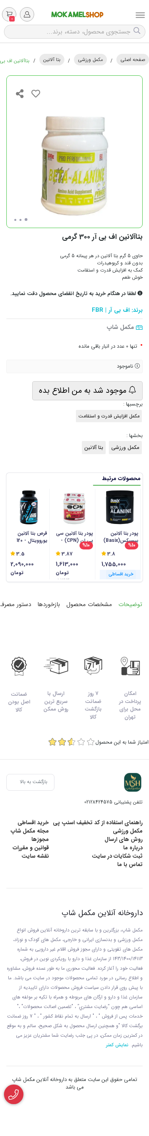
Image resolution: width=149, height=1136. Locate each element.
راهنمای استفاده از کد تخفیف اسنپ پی (98, 822)
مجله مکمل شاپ (30, 831)
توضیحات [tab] (130, 604)
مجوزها (40, 839)
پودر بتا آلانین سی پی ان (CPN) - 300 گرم (74, 537)
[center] (137, 32)
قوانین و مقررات (31, 847)
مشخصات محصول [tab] (89, 604)
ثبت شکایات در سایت (117, 856)
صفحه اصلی (132, 59)
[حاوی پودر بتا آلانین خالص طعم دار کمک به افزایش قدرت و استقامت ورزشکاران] (74, 507)
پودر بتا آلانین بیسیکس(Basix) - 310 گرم (120, 537)
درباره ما (133, 847)
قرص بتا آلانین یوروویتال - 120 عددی (32, 537)
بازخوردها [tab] (48, 604)
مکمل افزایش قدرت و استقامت (108, 416)
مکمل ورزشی (90, 59)
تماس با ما (130, 864)
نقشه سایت (35, 856)
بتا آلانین (51, 59)
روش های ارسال (123, 839)
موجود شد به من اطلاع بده (84, 390)
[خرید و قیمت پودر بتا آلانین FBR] (133, 782)
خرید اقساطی (33, 822)
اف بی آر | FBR (111, 310)
